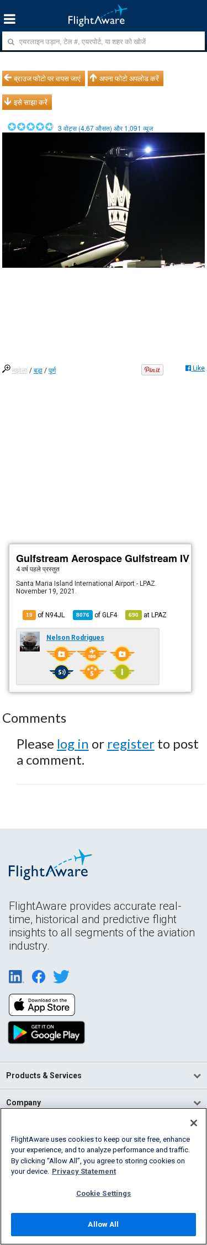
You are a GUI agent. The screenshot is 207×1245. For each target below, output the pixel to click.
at (148, 615)
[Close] (194, 1123)
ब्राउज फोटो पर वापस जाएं (47, 78)
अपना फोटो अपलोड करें (129, 78)
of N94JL (45, 615)
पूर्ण (52, 370)
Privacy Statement (84, 1171)
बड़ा (38, 370)
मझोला (20, 370)
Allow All (103, 1224)
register (131, 743)
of (96, 615)
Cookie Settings (103, 1193)
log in (73, 743)
